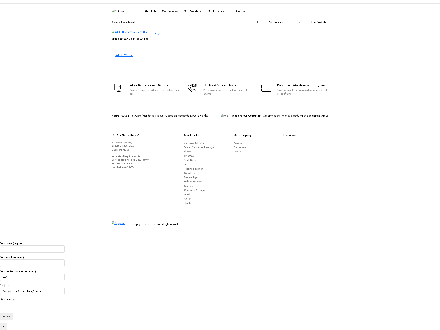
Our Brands (191, 11)
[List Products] (262, 22)
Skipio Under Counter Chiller (130, 39)
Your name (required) (12, 243)
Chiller (187, 198)
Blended (188, 203)
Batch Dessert (190, 160)
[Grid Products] (257, 22)
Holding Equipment (193, 181)
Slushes (187, 151)
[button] (122, 55)
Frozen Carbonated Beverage (199, 147)
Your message (8, 300)
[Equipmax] (123, 11)
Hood (187, 194)
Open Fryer (190, 173)
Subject (4, 285)
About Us (150, 11)
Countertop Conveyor (195, 190)
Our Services (170, 11)
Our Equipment (217, 11)
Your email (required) (12, 257)
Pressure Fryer (191, 177)
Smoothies (189, 156)
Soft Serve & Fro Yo (194, 143)
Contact (241, 11)
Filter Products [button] (318, 22)
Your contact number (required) (18, 271)
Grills (186, 164)
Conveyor (189, 186)
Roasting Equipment (193, 168)
